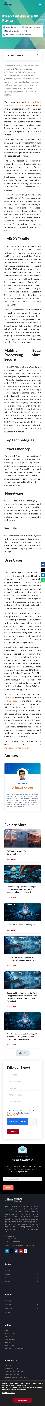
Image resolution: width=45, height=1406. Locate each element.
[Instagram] (25, 1251)
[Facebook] (16, 1251)
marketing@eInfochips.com (25, 1245)
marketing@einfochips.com (16, 747)
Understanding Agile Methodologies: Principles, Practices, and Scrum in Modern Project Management (22, 889)
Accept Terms (22, 1400)
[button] (43, 564)
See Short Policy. (8, 1393)
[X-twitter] (11, 1251)
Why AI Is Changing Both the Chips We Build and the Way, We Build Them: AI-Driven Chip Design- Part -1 (22, 1036)
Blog (25, 31)
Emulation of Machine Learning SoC (21, 925)
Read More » (11, 859)
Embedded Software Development (18, 34)
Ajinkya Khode (13, 31)
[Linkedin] (7, 1251)
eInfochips (9, 697)
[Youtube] (21, 1251)
